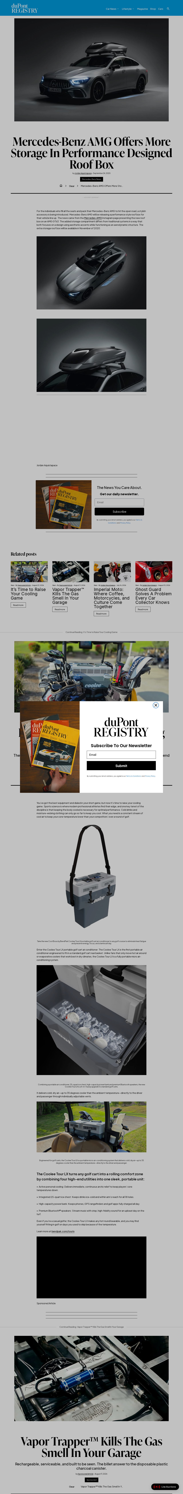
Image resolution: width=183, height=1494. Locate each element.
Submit (121, 765)
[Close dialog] (156, 705)
